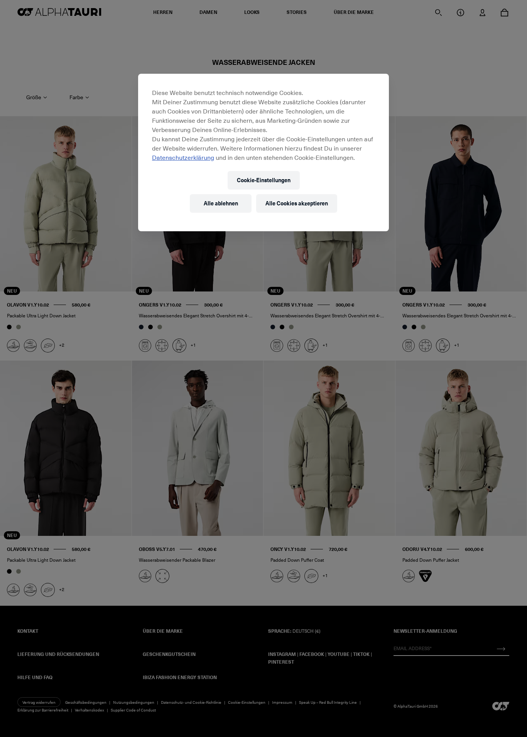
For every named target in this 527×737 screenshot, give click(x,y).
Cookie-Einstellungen (264, 180)
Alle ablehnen (221, 203)
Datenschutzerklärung (183, 157)
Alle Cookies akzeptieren (296, 203)
